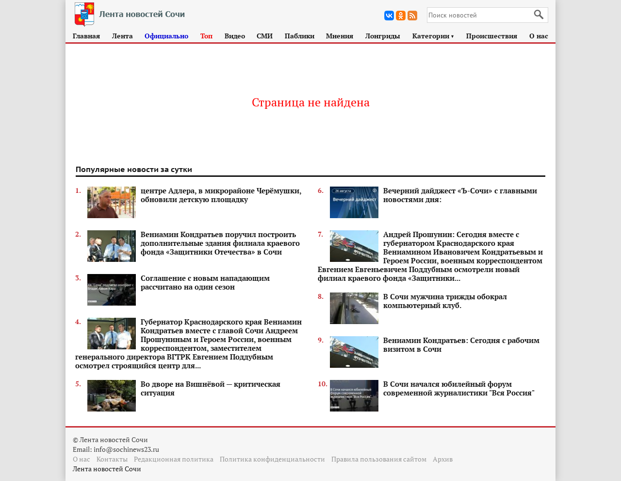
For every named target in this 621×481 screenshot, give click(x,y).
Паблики (299, 35)
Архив (443, 459)
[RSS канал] (412, 15)
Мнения (339, 35)
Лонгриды (382, 35)
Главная (86, 35)
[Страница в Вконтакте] (389, 15)
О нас (538, 35)
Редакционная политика (173, 459)
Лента (122, 35)
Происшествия (491, 35)
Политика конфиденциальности (272, 459)
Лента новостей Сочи (107, 468)
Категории (433, 35)
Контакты (112, 459)
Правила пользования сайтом (378, 459)
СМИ (265, 35)
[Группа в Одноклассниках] (401, 15)
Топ (206, 35)
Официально (166, 35)
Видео (235, 35)
